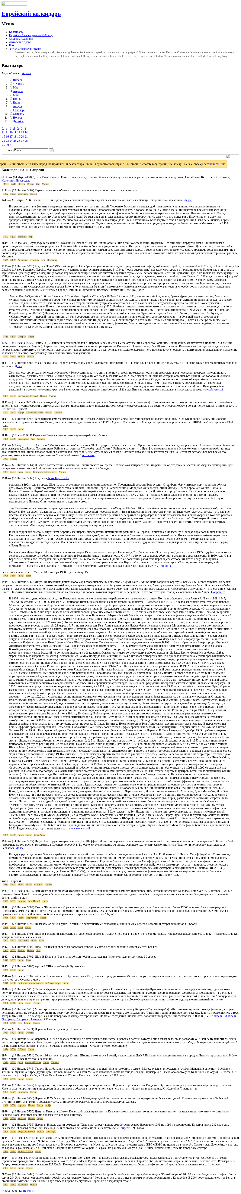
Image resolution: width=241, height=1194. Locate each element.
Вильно (21, 356)
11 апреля (35, 1019)
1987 (5, 1092)
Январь (17, 80)
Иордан (22, 901)
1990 (5, 1105)
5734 (13, 1049)
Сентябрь (19, 110)
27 (22, 140)
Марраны (52, 260)
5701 (13, 940)
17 (11, 136)
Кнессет (22, 1118)
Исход (30, 184)
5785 (13, 1184)
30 (7, 144)
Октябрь (18, 113)
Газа (20, 1023)
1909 (5, 835)
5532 (13, 356)
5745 (13, 1079)
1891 (5, 412)
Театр (40, 1105)
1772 (5, 356)
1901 (5, 459)
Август (17, 106)
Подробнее (218, 592)
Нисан (33, 194)
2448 (13, 184)
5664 (13, 472)
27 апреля (123, 1128)
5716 (13, 1003)
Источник (8, 180)
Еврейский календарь (31, 13)
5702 (13, 950)
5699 (13, 927)
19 (18, 136)
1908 (5, 575)
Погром (58, 412)
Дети (20, 1003)
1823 (5, 396)
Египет (27, 1023)
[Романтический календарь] (228, 156)
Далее (188, 200)
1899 (5, 439)
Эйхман (30, 1032)
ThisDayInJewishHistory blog (211, 56)
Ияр (38, 184)
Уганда (62, 472)
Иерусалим (32, 917)
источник (88, 455)
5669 (13, 835)
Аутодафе (23, 260)
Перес (40, 1118)
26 (18, 140)
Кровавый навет (34, 412)
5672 (13, 884)
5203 (13, 236)
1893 (5, 429)
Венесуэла (23, 439)
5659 (13, 439)
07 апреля (216, 1016)
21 (26, 136)
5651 (13, 412)
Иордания (23, 1092)
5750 (13, 1105)
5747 (13, 1092)
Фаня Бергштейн (58, 478)
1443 (5, 236)
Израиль (22, 1105)
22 (3, 140)
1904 (5, 472)
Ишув (21, 835)
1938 (5, 917)
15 (3, 136)
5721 (13, 1032)
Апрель (26, 73)
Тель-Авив (39, 835)
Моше (45, 184)
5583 (13, 396)
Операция (51, 1131)
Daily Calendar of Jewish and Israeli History (67, 56)
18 (14, 136)
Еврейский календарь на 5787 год (31, 35)
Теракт (36, 1003)
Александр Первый (28, 396)
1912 (5, 884)
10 (11, 132)
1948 (5, 983)
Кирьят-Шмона (33, 1062)
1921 (5, 901)
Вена (20, 472)
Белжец (21, 950)
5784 (13, 1151)
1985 (5, 1079)
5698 (13, 917)
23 (7, 140)
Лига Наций (33, 901)
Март (16, 87)
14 (26, 132)
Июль (16, 102)
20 (22, 136)
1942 (5, 950)
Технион (38, 884)
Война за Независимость (30, 983)
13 (22, 132)
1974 (5, 1049)
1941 (5, 940)
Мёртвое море (53, 983)
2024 (5, 1151)
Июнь (17, 98)
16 (7, 136)
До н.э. (21, 184)
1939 (5, 927)
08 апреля (230, 1016)
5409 (13, 260)
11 (14, 132)
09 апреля (8, 1019)
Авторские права (20, 42)
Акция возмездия (26, 1131)
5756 (13, 1131)
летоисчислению (214, 164)
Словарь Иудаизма (21, 38)
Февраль (18, 83)
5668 (13, 575)
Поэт (28, 575)
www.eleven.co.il (213, 389)
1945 (5, 970)
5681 (13, 901)
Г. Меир (22, 1049)
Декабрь (18, 121)
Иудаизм (34, 260)
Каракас (41, 439)
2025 (5, 1184)
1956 (5, 1003)
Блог (12, 45)
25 (14, 140)
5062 (13, 194)
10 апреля (21, 1019)
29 (3, 144)
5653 (13, 429)
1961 (5, 1032)
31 (11, 144)
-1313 (6, 184)
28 (26, 140)
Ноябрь (17, 117)
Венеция (22, 236)
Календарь (16, 31)
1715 (5, 336)
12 (18, 132)
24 (11, 140)
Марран (22, 336)
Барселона (23, 194)
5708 (13, 983)
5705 (13, 970)
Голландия (23, 940)
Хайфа (48, 884)
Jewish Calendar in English (25, 48)
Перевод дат (24, 180)
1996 (5, 1131)
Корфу (21, 412)
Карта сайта (26, 1190)
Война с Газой (25, 1151)
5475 (13, 336)
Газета (13, 459)
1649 (5, 260)
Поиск (9, 150)
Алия (20, 927)
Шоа (41, 940)
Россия (52, 396)
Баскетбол (23, 1184)
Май (16, 95)
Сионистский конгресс (45, 472)
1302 (5, 194)
